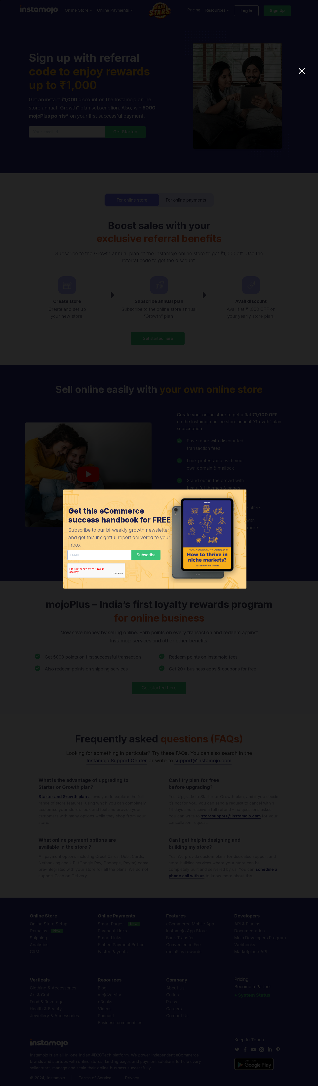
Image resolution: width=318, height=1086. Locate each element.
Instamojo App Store (186, 930)
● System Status (252, 995)
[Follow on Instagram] (262, 1049)
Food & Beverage (47, 1001)
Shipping (38, 937)
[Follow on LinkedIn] (271, 1049)
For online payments (186, 200)
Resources (216, 10)
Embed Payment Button (121, 944)
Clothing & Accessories (53, 987)
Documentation (249, 930)
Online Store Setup (48, 923)
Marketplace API (250, 951)
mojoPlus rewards (183, 951)
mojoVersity (109, 994)
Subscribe (146, 554)
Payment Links (112, 930)
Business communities (120, 1022)
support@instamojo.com (203, 761)
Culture (173, 994)
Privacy (132, 1077)
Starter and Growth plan (63, 796)
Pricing (193, 10)
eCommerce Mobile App (190, 923)
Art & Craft (40, 994)
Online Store (77, 10)
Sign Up (277, 10)
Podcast (106, 1015)
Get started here (158, 338)
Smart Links (109, 937)
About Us (175, 987)
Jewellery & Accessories (54, 1015)
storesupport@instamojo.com (231, 815)
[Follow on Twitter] (238, 1049)
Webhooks (244, 944)
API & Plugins (247, 923)
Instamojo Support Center (116, 761)
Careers (174, 1008)
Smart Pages (110, 923)
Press (171, 1001)
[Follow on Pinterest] (279, 1049)
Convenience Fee (183, 944)
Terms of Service (95, 1077)
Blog (102, 987)
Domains (38, 930)
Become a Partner (252, 986)
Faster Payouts (113, 951)
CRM (34, 951)
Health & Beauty (46, 1008)
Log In (246, 10)
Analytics (39, 944)
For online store (132, 200)
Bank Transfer (180, 937)
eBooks (105, 1001)
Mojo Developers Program (260, 937)
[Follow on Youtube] (254, 1049)
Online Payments (113, 10)
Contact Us (177, 1015)
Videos (105, 1008)
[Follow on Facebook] (246, 1049)
